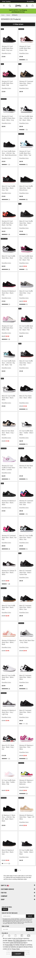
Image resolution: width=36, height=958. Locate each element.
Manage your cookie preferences (17, 940)
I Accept (18, 954)
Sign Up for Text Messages (9, 913)
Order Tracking (6, 1)
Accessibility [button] (30, 1)
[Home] (18, 5)
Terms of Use (24, 921)
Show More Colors (6, 53)
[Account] (27, 5)
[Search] (10, 5)
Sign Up (5, 909)
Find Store (30, 929)
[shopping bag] (33, 5)
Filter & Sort (18, 24)
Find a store (5, 926)
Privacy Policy (9, 945)
